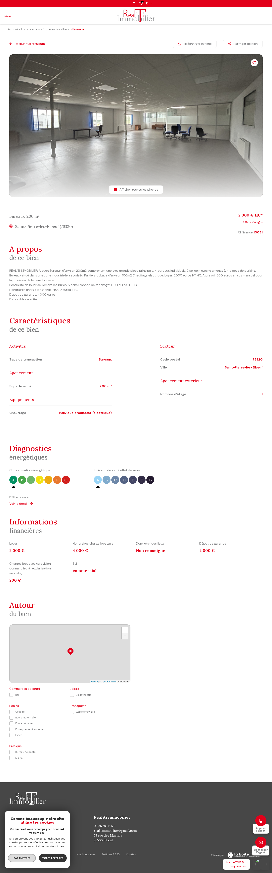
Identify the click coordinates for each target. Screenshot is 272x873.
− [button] (125, 635)
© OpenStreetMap (108, 681)
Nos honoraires (86, 854)
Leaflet (94, 681)
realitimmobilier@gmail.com (115, 831)
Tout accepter (52, 858)
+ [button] (125, 629)
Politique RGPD (111, 854)
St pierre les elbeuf (56, 29)
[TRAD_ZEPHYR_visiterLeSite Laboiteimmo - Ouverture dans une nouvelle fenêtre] (243, 855)
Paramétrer (22, 858)
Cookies (131, 854)
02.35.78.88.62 (104, 826)
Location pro (30, 29)
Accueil (13, 29)
